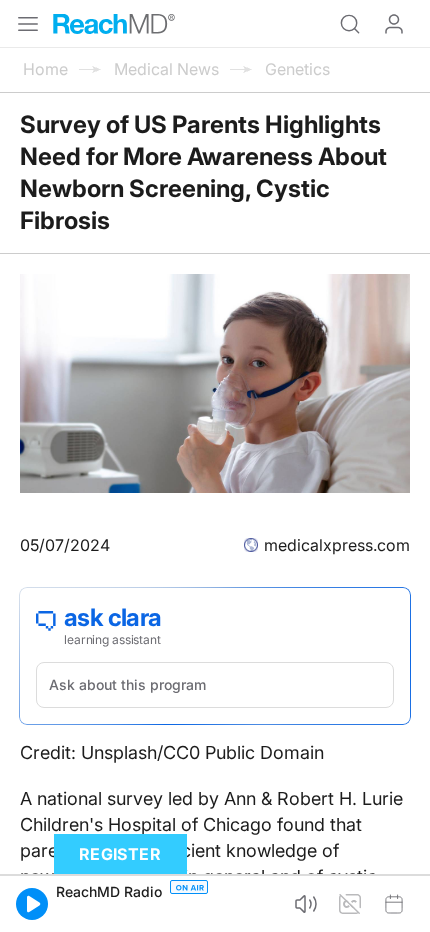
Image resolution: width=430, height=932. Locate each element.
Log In (394, 24)
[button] (32, 904)
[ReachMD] (114, 24)
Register (120, 854)
